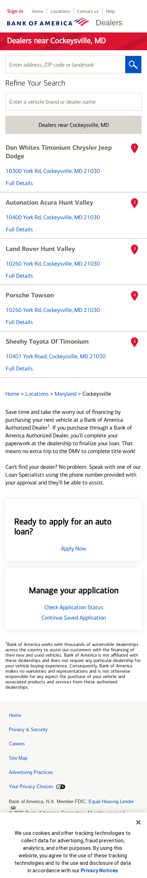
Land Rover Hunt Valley (40, 249)
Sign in (15, 11)
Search (133, 64)
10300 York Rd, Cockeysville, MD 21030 (53, 171)
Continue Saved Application (73, 617)
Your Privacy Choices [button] (31, 786)
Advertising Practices (31, 772)
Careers (17, 743)
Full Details (19, 183)
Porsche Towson (30, 295)
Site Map (18, 758)
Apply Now (73, 548)
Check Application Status (73, 607)
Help (110, 11)
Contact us (88, 11)
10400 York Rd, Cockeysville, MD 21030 (53, 217)
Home (38, 11)
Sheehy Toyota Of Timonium (47, 341)
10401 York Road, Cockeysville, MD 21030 (56, 356)
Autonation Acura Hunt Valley (49, 202)
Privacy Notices (99, 870)
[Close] (138, 822)
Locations (60, 11)
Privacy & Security (28, 729)
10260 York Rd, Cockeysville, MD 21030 (53, 263)
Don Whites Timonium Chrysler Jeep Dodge (59, 152)
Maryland (66, 393)
